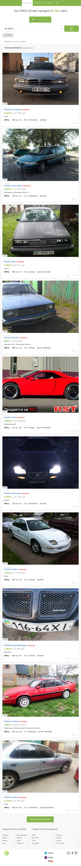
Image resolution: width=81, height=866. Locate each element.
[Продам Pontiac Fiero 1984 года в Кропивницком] (40, 385)
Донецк (4, 840)
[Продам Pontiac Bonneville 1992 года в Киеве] (40, 79)
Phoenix (59, 835)
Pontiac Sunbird (11, 721)
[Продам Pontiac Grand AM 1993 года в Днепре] (40, 462)
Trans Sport (60, 843)
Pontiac (9, 35)
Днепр (4, 838)
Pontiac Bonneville (12, 110)
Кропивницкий (22, 835)
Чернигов (20, 843)
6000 (33, 835)
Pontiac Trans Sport (13, 186)
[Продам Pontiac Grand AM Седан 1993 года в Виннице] (40, 614)
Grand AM (35, 843)
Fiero (34, 840)
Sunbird (59, 838)
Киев (4, 843)
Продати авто (39, 3)
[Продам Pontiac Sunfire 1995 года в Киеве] (40, 538)
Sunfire (58, 840)
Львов (19, 840)
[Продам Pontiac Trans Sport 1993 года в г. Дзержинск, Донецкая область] (40, 155)
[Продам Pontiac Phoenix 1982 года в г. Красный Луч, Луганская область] (40, 307)
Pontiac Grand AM (12, 493)
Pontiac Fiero (10, 417)
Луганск (19, 838)
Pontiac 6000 (10, 262)
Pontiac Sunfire (11, 569)
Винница (5, 835)
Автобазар (27, 3)
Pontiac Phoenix (11, 338)
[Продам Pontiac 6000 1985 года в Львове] (40, 231)
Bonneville (35, 838)
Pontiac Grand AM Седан (15, 645)
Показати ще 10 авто (40, 819)
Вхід (51, 3)
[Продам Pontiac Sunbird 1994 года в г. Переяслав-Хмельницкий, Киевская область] (40, 690)
